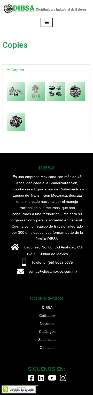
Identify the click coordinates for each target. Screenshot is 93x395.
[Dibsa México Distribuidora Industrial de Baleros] (46, 8)
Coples (17, 70)
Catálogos (47, 331)
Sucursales (47, 339)
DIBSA (47, 307)
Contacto (47, 347)
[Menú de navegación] (47, 22)
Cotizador (47, 315)
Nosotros (47, 323)
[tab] (46, 70)
